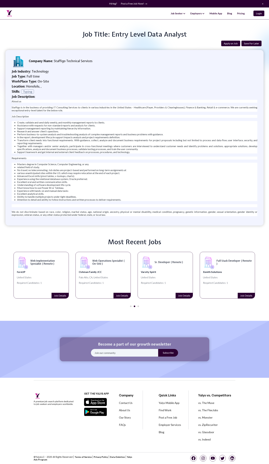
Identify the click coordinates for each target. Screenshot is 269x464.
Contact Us (125, 403)
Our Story (125, 417)
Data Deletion (117, 457)
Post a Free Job (168, 417)
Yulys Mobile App (169, 403)
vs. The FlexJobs (208, 410)
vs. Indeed (204, 439)
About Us (124, 410)
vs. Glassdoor (206, 432)
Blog (229, 13)
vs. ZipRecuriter (208, 424)
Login (259, 13)
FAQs (122, 424)
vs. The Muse (206, 403)
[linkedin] (232, 458)
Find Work (165, 410)
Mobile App (216, 13)
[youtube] (213, 458)
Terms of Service (83, 457)
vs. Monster (205, 417)
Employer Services (170, 424)
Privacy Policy (101, 457)
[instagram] (203, 458)
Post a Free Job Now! (132, 3)
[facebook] (193, 458)
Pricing (241, 13)
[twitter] (222, 458)
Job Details (60, 295)
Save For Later (251, 43)
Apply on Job (231, 43)
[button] (131, 306)
